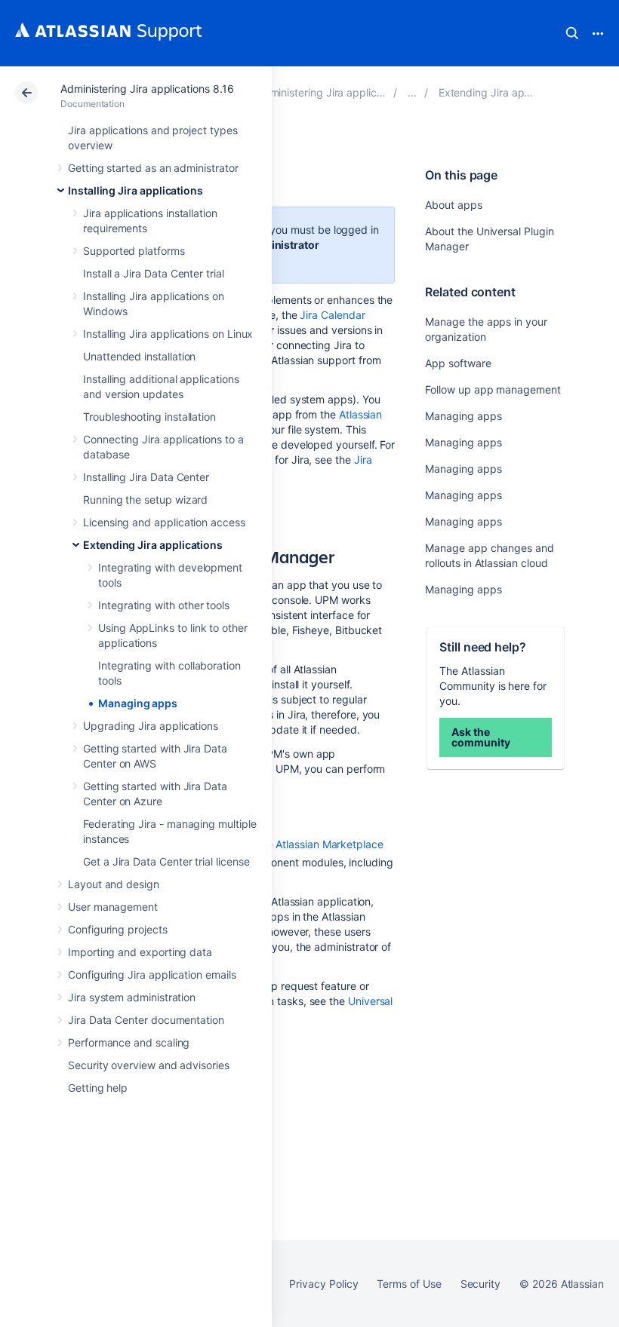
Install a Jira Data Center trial (153, 273)
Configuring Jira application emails (152, 974)
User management (113, 906)
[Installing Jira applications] (412, 92)
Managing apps (137, 703)
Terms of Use (409, 1283)
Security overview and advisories (148, 1065)
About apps (453, 204)
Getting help (98, 1087)
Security (480, 1283)
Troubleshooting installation (149, 416)
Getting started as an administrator (153, 167)
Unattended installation (139, 356)
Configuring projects (118, 929)
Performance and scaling (128, 1042)
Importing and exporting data (140, 951)
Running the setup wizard (145, 499)
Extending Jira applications (153, 544)
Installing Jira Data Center (146, 476)
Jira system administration (132, 997)
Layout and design (113, 884)
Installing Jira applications (135, 190)
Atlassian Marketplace (329, 844)
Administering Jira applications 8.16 (146, 88)
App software (458, 363)
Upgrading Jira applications (150, 725)
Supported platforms (134, 250)
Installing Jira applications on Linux (168, 333)
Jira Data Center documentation (146, 1019)
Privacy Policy (323, 1283)
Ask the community (480, 737)
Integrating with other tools (163, 605)
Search (572, 33)
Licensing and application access (164, 522)
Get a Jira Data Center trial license (166, 861)
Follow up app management (492, 389)
